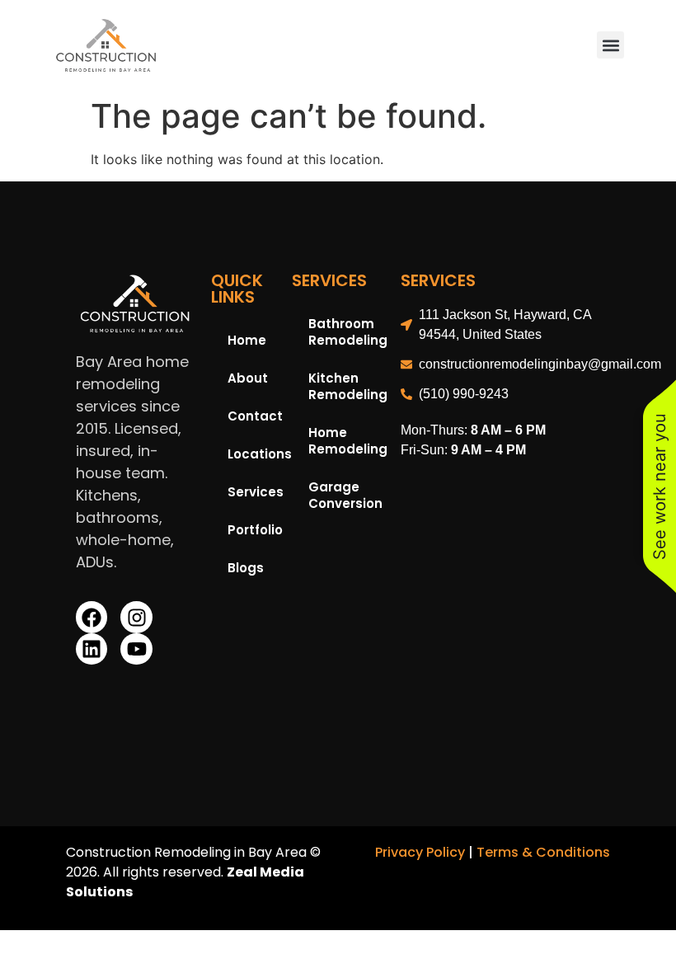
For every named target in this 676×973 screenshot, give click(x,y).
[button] (610, 45)
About (248, 378)
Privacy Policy (420, 852)
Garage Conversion (345, 495)
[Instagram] (136, 616)
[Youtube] (136, 649)
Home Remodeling (345, 441)
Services (251, 492)
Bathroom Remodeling (345, 332)
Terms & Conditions (543, 852)
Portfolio (251, 529)
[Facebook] (91, 616)
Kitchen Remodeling (345, 386)
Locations (251, 454)
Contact (251, 416)
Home (247, 340)
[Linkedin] (91, 649)
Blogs (246, 567)
